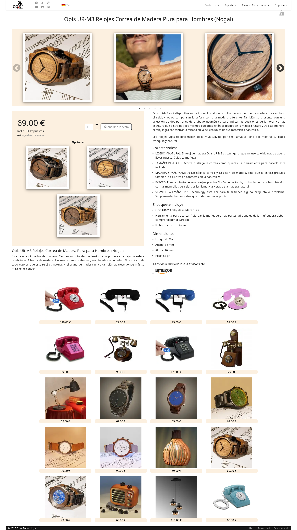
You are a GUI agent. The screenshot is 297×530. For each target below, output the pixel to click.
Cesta (282, 13)
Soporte (229, 5)
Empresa (279, 5)
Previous (16, 68)
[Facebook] (36, 3)
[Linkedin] (42, 7)
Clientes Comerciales (254, 5)
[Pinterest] (48, 3)
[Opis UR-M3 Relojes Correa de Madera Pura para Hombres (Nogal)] (57, 67)
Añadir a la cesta (118, 127)
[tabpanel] (57, 68)
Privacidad (264, 528)
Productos (210, 5)
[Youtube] (36, 7)
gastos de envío (33, 135)
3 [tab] (150, 109)
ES (67, 5)
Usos (252, 528)
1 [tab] (140, 109)
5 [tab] (160, 109)
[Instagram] (48, 7)
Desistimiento (281, 528)
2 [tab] (145, 109)
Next (280, 68)
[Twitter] (42, 3)
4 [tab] (155, 109)
